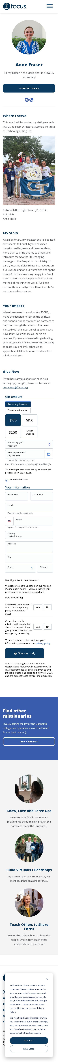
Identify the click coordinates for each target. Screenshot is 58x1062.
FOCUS (17, 6)
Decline (29, 1048)
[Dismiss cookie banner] (47, 980)
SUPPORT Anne (29, 88)
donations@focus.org (15, 387)
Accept (29, 1040)
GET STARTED (29, 741)
